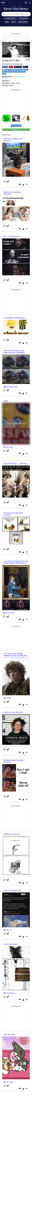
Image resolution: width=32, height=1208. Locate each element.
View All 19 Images (16, 125)
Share (5, 67)
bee (6, 70)
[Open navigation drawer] (30, 2)
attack (14, 70)
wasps (15, 72)
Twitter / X (8, 930)
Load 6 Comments (16, 129)
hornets (5, 72)
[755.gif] (16, 49)
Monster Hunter (10, 993)
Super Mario (9, 447)
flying (4, 74)
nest (19, 72)
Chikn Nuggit (9, 1082)
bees (9, 70)
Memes (14, 22)
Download (18, 67)
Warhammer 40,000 (11, 386)
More (26, 67)
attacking (20, 70)
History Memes (10, 613)
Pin (11, 67)
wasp (10, 72)
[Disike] (19, 185)
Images (7, 22)
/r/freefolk (8, 698)
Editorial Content (23, 22)
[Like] (23, 185)
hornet (26, 70)
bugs (23, 72)
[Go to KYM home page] (3, 2)
